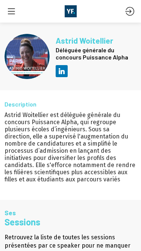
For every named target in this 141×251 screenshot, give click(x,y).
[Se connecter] (129, 11)
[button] (11, 11)
